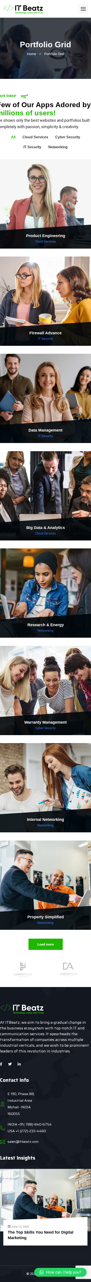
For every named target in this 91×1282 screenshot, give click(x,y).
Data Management (45, 430)
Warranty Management (45, 722)
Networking (45, 630)
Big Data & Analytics (45, 527)
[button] (60, 1272)
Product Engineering (45, 236)
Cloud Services (45, 241)
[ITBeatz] (23, 8)
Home (31, 54)
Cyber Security (45, 728)
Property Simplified (45, 917)
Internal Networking (45, 819)
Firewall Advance (45, 333)
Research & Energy (45, 625)
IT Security (45, 338)
